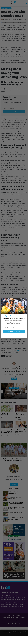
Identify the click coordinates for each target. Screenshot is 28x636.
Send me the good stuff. (14, 331)
